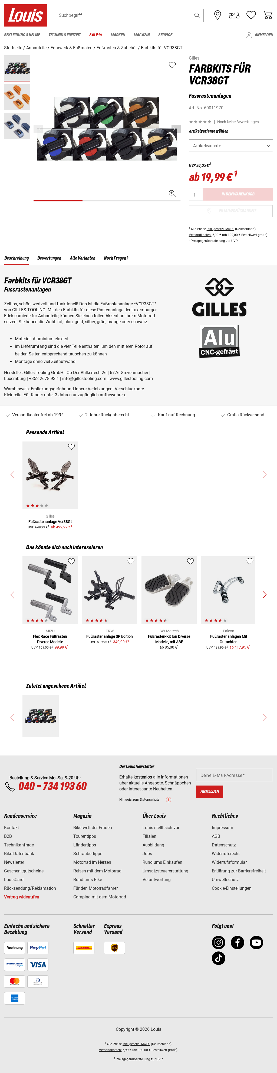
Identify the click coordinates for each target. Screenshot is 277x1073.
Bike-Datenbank (19, 853)
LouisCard (14, 879)
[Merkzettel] (251, 15)
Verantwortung (157, 879)
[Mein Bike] (234, 15)
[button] (197, 15)
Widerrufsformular (229, 862)
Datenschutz (224, 845)
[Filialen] (217, 15)
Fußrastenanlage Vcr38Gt (50, 521)
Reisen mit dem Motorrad (97, 871)
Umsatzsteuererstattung (165, 871)
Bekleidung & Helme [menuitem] (22, 35)
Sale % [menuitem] (95, 35)
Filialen (149, 836)
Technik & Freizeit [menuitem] (64, 35)
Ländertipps (84, 845)
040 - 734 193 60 (52, 787)
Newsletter (14, 862)
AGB (216, 836)
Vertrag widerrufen (21, 896)
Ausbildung (153, 845)
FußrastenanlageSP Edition (109, 636)
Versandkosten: (200, 235)
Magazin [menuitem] (142, 35)
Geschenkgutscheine (24, 871)
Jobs (147, 853)
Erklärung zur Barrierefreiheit (239, 871)
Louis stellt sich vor (161, 827)
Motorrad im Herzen (92, 862)
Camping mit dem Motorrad (99, 896)
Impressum (222, 827)
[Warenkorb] (267, 15)
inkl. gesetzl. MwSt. (220, 229)
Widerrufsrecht (226, 853)
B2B (8, 836)
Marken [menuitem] (118, 35)
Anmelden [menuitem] (264, 35)
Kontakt (11, 827)
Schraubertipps (87, 853)
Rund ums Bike (87, 879)
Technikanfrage (19, 845)
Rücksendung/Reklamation (30, 888)
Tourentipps (84, 836)
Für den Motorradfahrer (95, 888)
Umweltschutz (225, 879)
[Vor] (176, 129)
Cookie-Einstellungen (232, 888)
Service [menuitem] (165, 35)
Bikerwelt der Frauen (92, 827)
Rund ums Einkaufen (162, 862)
